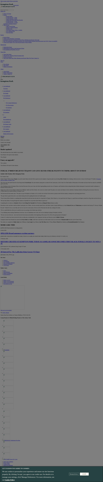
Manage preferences (74, 474)
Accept (84, 474)
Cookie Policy (10, 480)
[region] (51, 474)
